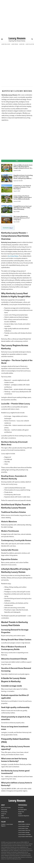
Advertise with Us (5, 817)
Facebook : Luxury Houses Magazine (7, 825)
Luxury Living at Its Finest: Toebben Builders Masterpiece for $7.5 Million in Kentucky (22, 197)
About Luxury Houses (6, 807)
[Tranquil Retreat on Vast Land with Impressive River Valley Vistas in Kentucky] (6, 209)
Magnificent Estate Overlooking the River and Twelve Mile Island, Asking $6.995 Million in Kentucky (23, 177)
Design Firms (21, 811)
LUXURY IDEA (21, 44)
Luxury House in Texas (23, 828)
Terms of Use (4, 809)
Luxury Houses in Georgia (23, 832)
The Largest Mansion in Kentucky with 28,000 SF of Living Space (21, 218)
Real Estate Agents (22, 809)
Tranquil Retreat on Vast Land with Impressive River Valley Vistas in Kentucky (22, 208)
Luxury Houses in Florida (23, 826)
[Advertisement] (17, 18)
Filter (17, 161)
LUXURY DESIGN (14, 44)
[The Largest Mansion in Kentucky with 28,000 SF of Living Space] (6, 219)
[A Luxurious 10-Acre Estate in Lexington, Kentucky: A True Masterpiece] (6, 188)
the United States (13, 256)
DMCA (2, 815)
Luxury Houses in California (24, 824)
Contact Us (3, 813)
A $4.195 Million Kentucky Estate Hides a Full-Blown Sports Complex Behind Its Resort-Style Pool (23, 167)
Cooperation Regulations (23, 815)
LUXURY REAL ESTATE (5, 44)
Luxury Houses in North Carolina (25, 836)
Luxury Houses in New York (24, 830)
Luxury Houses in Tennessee (24, 834)
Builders (20, 813)
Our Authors (20, 807)
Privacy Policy (4, 811)
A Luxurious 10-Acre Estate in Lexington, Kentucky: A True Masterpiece (22, 187)
